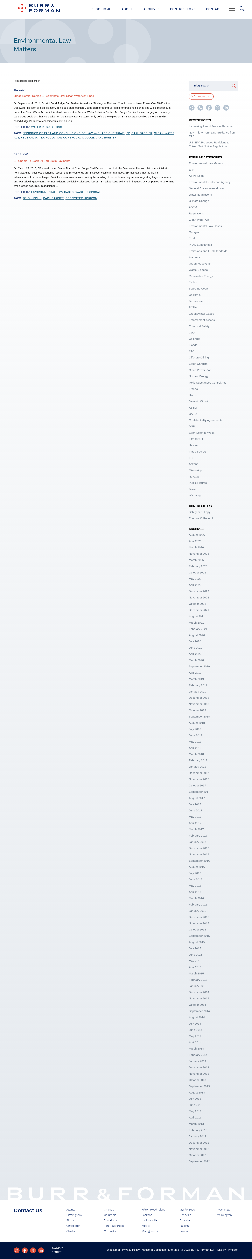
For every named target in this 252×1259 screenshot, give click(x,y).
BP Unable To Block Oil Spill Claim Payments (42, 160)
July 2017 (195, 804)
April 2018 (195, 747)
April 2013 (195, 1117)
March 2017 (196, 829)
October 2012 (197, 1155)
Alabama (194, 257)
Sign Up (203, 96)
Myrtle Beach (188, 1209)
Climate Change (199, 200)
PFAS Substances (200, 244)
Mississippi (196, 470)
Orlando (185, 1220)
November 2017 (199, 779)
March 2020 (196, 660)
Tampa (184, 1231)
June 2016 (195, 879)
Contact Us (28, 1210)
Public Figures (198, 482)
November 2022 (199, 597)
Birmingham (74, 1215)
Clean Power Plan (200, 370)
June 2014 (195, 1029)
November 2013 (199, 1073)
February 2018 (198, 760)
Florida (193, 344)
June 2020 (195, 647)
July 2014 (195, 1023)
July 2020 (195, 641)
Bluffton (71, 1220)
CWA (192, 332)
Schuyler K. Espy (199, 512)
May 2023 (195, 578)
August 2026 (197, 534)
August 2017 (197, 798)
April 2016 (195, 892)
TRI (191, 457)
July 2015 (195, 948)
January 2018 (197, 766)
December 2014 (199, 992)
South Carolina (198, 363)
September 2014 (199, 1011)
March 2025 (196, 560)
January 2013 (197, 1136)
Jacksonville (149, 1220)
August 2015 (197, 942)
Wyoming (195, 495)
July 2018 (195, 729)
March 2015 (196, 973)
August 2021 (197, 616)
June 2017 (195, 810)
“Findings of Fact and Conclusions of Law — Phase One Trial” (74, 133)
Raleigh (184, 1226)
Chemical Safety (199, 326)
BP (128, 133)
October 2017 (197, 785)
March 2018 (196, 754)
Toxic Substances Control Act (207, 382)
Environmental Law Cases (52, 192)
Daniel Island (112, 1220)
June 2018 (195, 735)
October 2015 (197, 929)
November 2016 (199, 854)
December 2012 (199, 1142)
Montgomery (150, 1231)
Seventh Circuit (198, 401)
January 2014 (197, 1061)
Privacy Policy (131, 1249)
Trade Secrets (197, 451)
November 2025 (199, 553)
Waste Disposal (88, 192)
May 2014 (195, 1036)
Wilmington (224, 1215)
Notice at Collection (154, 1249)
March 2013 (196, 1123)
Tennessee (196, 301)
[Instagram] (17, 1250)
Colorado (194, 338)
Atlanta (70, 1209)
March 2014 (196, 1048)
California (195, 294)
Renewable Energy (201, 276)
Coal (192, 238)
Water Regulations (46, 127)
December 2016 (199, 848)
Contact (213, 9)
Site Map (173, 1249)
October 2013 (197, 1080)
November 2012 (199, 1148)
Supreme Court (198, 288)
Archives (151, 9)
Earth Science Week (202, 432)
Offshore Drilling (199, 357)
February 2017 (198, 835)
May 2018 (195, 741)
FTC (191, 351)
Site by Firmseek (227, 1249)
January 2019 (197, 691)
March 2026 (196, 547)
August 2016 (197, 866)
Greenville (110, 1231)
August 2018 (197, 722)
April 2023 (195, 584)
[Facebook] (25, 1250)
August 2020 (197, 635)
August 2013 (197, 1092)
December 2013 (199, 1067)
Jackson (147, 1215)
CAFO (193, 413)
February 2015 (198, 979)
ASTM (193, 407)
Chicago (109, 1209)
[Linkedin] (41, 1250)
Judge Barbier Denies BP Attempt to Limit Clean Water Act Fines (54, 95)
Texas (192, 489)
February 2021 (198, 628)
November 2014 (199, 998)
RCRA (193, 307)
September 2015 (199, 935)
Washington (224, 1209)
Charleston (73, 1226)
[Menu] (231, 9)
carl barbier (141, 133)
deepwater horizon (81, 198)
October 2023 (197, 572)
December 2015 (199, 917)
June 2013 (195, 1105)
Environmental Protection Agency (210, 182)
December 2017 (199, 772)
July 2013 (195, 1098)
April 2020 (195, 653)
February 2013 (198, 1130)
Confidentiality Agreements (205, 420)
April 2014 (195, 1042)
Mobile (146, 1226)
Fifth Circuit (196, 439)
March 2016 (196, 898)
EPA (191, 169)
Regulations (196, 213)
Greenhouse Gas (200, 263)
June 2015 (195, 954)
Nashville (185, 1215)
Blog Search (202, 85)
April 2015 (195, 967)
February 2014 (198, 1054)
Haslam (193, 445)
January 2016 (197, 910)
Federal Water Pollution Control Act (52, 137)
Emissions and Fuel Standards (208, 251)
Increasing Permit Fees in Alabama (211, 126)
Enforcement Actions (202, 320)
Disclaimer (113, 1249)
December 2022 (199, 591)
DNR (192, 426)
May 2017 (195, 816)
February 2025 (198, 566)
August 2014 (197, 1017)
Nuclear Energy (198, 376)
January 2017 (197, 841)
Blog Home (101, 9)
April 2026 (195, 541)
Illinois (193, 395)
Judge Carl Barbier (100, 137)
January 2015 (197, 985)
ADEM (193, 207)
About (127, 9)
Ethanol (193, 388)
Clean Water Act (199, 219)
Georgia (194, 232)
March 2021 (196, 622)
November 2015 (199, 923)
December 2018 (199, 697)
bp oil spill (32, 198)
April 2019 (195, 672)
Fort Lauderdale (114, 1226)
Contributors (183, 9)
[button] (192, 109)
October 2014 (197, 1004)
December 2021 (199, 610)
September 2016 (199, 860)
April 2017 (195, 823)
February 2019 (198, 685)
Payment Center (57, 1250)
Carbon (193, 282)
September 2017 (199, 791)
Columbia (110, 1215)
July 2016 (195, 873)
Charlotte (72, 1231)
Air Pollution (196, 175)
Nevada (194, 476)
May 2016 (195, 885)
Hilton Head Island (154, 1209)
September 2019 (199, 666)
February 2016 (198, 904)
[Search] (242, 8)
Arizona (193, 464)
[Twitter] (33, 1250)
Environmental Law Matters (206, 163)
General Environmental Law (206, 188)
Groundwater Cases (201, 313)
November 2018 (199, 704)
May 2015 (195, 960)
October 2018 (197, 710)
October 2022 (197, 603)
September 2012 (199, 1161)
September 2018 (199, 716)
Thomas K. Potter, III (201, 518)
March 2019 (196, 679)
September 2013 (199, 1086)
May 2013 (195, 1111)
